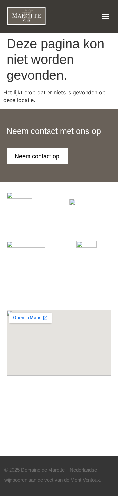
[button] (105, 17)
